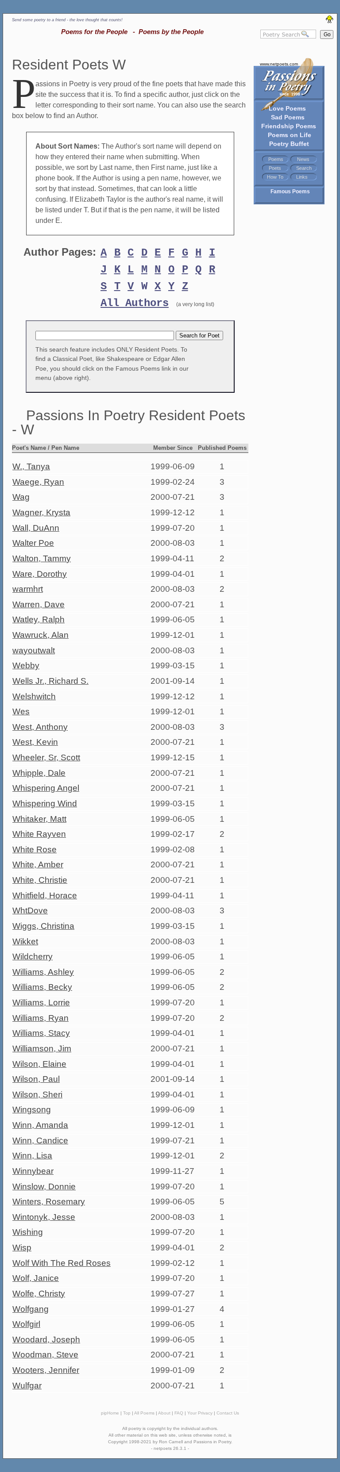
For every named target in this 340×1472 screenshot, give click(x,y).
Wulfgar (27, 1385)
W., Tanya (31, 466)
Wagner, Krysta (41, 512)
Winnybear (33, 1171)
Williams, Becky (42, 987)
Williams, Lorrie (41, 1002)
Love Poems (287, 108)
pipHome (110, 1413)
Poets (275, 168)
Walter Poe (33, 543)
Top (127, 1413)
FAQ (178, 1413)
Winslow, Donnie (44, 1186)
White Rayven (39, 834)
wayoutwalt (33, 650)
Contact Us (227, 1413)
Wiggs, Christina (43, 926)
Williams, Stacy (41, 1033)
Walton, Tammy (41, 558)
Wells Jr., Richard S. (50, 681)
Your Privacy (199, 1413)
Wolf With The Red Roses (61, 1263)
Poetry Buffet (289, 143)
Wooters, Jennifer (45, 1370)
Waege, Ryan (38, 482)
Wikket (25, 941)
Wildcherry (32, 956)
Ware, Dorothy (39, 574)
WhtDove (30, 910)
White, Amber (37, 864)
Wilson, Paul (36, 1079)
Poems (275, 159)
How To (275, 177)
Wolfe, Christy (38, 1293)
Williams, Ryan (40, 1018)
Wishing (27, 1232)
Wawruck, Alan (40, 635)
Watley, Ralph (38, 619)
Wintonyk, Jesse (43, 1217)
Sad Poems (288, 117)
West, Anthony (40, 727)
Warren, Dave (38, 604)
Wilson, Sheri (37, 1094)
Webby (25, 665)
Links (302, 177)
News (303, 159)
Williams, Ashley (43, 972)
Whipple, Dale (39, 773)
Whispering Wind (44, 803)
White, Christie (39, 880)
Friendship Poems (288, 126)
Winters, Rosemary (48, 1201)
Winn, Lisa (32, 1155)
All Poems (144, 1413)
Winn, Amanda (40, 1125)
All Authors (134, 303)
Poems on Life (289, 134)
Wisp (21, 1247)
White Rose (34, 849)
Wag (21, 497)
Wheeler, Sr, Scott (46, 757)
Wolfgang (30, 1309)
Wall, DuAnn (35, 528)
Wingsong (31, 1109)
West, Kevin (35, 742)
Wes (21, 711)
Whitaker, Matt (39, 819)
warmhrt (27, 589)
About (164, 1413)
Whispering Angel (45, 788)
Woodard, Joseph (46, 1339)
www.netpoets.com (279, 63)
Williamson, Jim (41, 1048)
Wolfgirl (26, 1324)
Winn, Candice (40, 1140)
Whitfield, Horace (44, 895)
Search (304, 168)
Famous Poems (290, 191)
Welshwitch (34, 696)
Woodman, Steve (45, 1354)
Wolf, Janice (35, 1278)
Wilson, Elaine (39, 1064)
